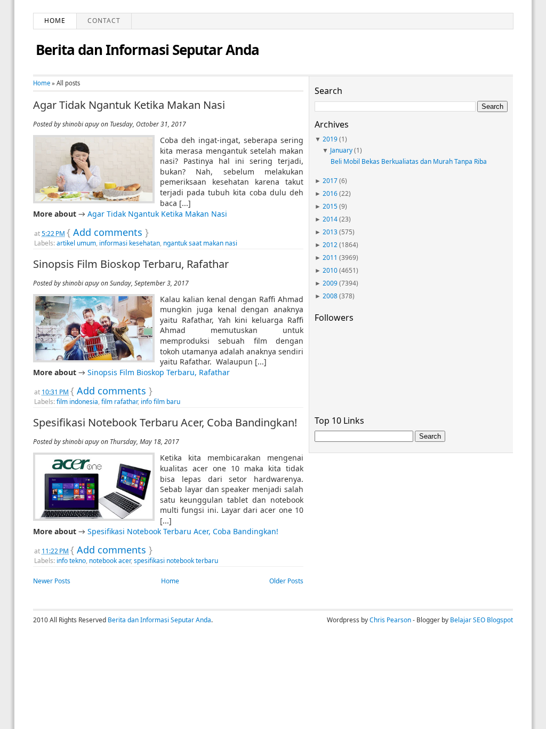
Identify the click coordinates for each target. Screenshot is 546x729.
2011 (330, 257)
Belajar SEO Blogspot (481, 619)
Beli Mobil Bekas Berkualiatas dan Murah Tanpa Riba (409, 161)
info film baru (160, 401)
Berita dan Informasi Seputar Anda (147, 49)
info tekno (71, 560)
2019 (330, 139)
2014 (330, 219)
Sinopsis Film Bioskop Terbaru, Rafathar (131, 264)
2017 (330, 180)
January (341, 150)
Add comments (107, 232)
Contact (104, 20)
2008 (330, 295)
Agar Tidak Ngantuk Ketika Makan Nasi (129, 105)
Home (55, 20)
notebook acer (110, 560)
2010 (330, 270)
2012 (330, 244)
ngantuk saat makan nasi (200, 243)
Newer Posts (51, 580)
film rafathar (119, 401)
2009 (330, 283)
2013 (330, 231)
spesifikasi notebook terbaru (176, 560)
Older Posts (286, 580)
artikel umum (76, 243)
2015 (330, 206)
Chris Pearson (390, 619)
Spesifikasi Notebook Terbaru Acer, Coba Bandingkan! (165, 422)
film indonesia (77, 401)
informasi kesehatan (129, 243)
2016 (330, 193)
